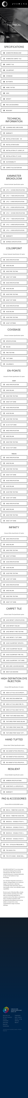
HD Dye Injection (7, 1017)
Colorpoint (5, 1020)
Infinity (5, 1019)
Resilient (5, 1024)
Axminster (5, 1022)
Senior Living (18, 1019)
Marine (16, 1022)
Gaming (17, 1020)
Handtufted (6, 1026)
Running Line (6, 1015)
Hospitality (18, 1015)
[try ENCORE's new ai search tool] (21, 4)
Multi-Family (18, 1017)
